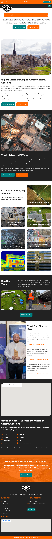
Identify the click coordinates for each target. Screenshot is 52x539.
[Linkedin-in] (46, 2)
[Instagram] (44, 2)
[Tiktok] (49, 2)
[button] (49, 6)
